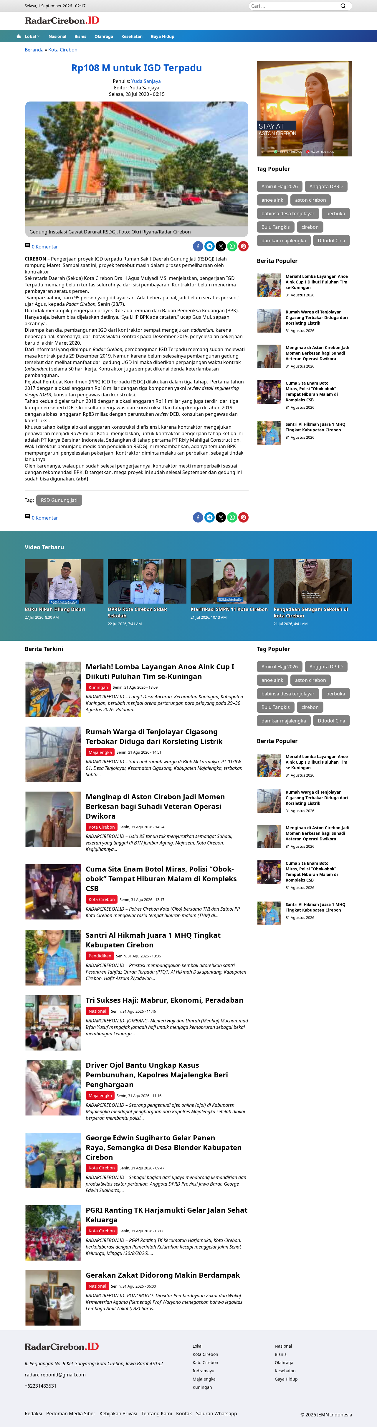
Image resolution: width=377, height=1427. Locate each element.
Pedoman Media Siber (70, 1413)
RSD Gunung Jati (59, 500)
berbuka (335, 213)
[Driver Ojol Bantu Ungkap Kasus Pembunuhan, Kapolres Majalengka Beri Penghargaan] (53, 1088)
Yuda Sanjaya (146, 81)
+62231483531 (41, 1386)
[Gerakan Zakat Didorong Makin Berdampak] (53, 1298)
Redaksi (33, 1413)
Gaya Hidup (162, 36)
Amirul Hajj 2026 (280, 186)
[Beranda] (18, 36)
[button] (32, 36)
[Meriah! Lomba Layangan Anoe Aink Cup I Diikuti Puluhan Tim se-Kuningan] (269, 285)
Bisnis (80, 36)
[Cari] (343, 6)
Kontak (184, 1413)
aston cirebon (310, 200)
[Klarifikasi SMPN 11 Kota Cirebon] (230, 581)
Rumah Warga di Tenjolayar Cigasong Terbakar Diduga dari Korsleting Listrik (317, 317)
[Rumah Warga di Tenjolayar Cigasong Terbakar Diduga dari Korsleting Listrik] (269, 321)
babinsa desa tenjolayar (288, 213)
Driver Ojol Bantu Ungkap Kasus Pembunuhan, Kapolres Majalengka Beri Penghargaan (157, 1074)
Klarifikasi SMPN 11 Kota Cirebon (229, 609)
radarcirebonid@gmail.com (55, 1374)
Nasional (57, 36)
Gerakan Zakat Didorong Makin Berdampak (163, 1275)
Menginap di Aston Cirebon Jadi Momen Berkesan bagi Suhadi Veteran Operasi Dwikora (317, 353)
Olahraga (104, 36)
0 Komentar (44, 246)
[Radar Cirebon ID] (62, 20)
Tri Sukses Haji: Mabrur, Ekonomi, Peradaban (165, 1000)
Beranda (34, 49)
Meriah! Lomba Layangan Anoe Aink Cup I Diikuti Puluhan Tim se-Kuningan (317, 281)
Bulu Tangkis (276, 227)
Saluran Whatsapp (216, 1413)
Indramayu (203, 1370)
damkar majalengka (284, 240)
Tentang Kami (156, 1413)
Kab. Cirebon (205, 1362)
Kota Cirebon (62, 49)
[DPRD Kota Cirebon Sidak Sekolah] (147, 581)
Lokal (30, 36)
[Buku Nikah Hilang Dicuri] (64, 581)
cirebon (310, 227)
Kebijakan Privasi (118, 1413)
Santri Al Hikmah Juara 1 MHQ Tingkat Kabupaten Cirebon (315, 427)
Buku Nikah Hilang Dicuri (55, 609)
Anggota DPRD (326, 186)
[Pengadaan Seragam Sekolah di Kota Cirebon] (313, 581)
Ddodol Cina (331, 240)
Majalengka (100, 752)
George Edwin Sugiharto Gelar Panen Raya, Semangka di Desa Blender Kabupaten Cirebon (164, 1147)
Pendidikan (100, 956)
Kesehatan (132, 36)
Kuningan (98, 687)
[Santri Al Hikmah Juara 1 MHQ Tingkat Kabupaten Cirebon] (269, 433)
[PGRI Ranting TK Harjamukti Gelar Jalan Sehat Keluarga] (53, 1233)
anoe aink (272, 200)
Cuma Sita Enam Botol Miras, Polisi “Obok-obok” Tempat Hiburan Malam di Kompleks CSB (312, 391)
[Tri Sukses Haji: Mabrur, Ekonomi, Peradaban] (53, 1023)
